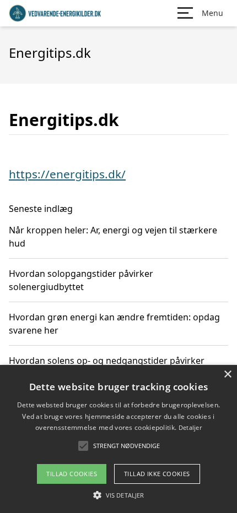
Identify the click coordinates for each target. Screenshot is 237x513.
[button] (118, 494)
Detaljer (190, 427)
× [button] (227, 374)
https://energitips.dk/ (67, 174)
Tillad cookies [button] (71, 474)
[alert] (118, 439)
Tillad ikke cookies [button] (157, 474)
